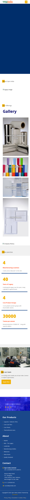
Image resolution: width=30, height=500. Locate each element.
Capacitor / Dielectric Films (11, 422)
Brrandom (15, 494)
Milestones (7, 451)
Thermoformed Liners (9, 430)
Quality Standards (8, 457)
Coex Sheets (7, 427)
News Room (7, 454)
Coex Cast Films (8, 424)
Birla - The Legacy (8, 443)
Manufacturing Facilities (10, 449)
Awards (6, 440)
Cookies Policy (22, 497)
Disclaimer (15, 497)
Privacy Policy (7, 497)
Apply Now (6, 382)
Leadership (7, 446)
